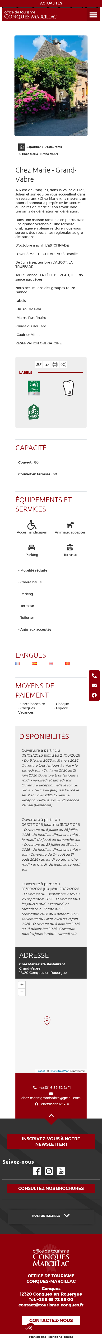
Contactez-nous (51, 1320)
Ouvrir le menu (87, 8)
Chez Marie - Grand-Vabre (40, 154)
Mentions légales (60, 1337)
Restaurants (53, 147)
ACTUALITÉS (51, 3)
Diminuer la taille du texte (47, 364)
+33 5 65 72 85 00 (55, 1299)
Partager (63, 364)
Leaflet (41, 1071)
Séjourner (34, 147)
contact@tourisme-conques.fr (51, 1305)
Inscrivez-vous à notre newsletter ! (51, 1141)
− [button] (21, 992)
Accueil (18, 143)
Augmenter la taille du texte (38, 364)
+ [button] (21, 985)
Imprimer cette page (55, 364)
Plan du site (37, 1337)
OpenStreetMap (59, 1071)
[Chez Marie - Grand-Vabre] (47, 1021)
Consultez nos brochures (51, 1188)
